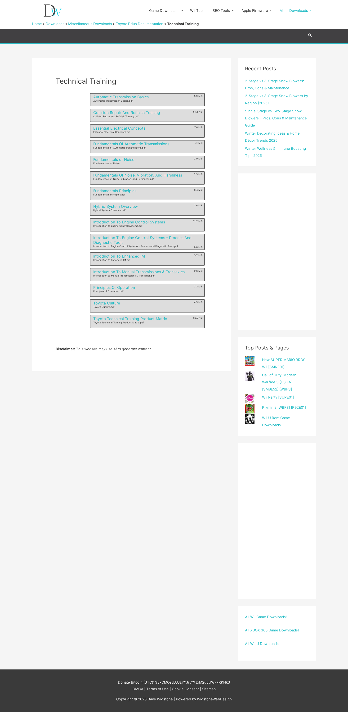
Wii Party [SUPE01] (278, 397)
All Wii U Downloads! (262, 643)
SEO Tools (221, 10)
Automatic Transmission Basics (121, 97)
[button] (310, 35)
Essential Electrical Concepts (119, 128)
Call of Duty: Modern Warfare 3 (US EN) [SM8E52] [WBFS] (279, 382)
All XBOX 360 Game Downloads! (272, 630)
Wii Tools (197, 10)
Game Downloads (163, 10)
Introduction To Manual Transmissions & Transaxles (139, 271)
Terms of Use (157, 689)
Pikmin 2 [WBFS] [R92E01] (284, 407)
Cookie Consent (185, 689)
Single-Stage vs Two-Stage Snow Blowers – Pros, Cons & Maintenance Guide (276, 118)
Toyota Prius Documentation (139, 24)
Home (37, 24)
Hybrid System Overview (115, 206)
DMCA (138, 689)
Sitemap (209, 689)
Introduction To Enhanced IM (119, 256)
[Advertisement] (277, 252)
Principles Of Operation (114, 287)
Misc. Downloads (294, 10)
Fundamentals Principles (114, 190)
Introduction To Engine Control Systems (129, 222)
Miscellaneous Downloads (90, 24)
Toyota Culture (106, 303)
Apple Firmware (254, 10)
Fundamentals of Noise (113, 159)
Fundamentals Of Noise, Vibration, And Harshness (137, 175)
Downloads (55, 24)
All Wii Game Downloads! (266, 617)
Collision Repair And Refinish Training (126, 112)
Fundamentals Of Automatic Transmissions (131, 143)
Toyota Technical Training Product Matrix (130, 318)
